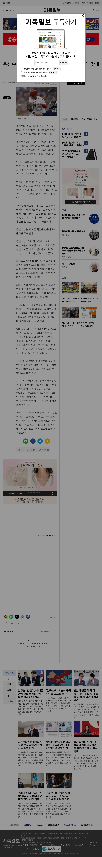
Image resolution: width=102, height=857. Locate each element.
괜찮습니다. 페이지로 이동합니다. (34, 76)
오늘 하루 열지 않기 (76, 83)
